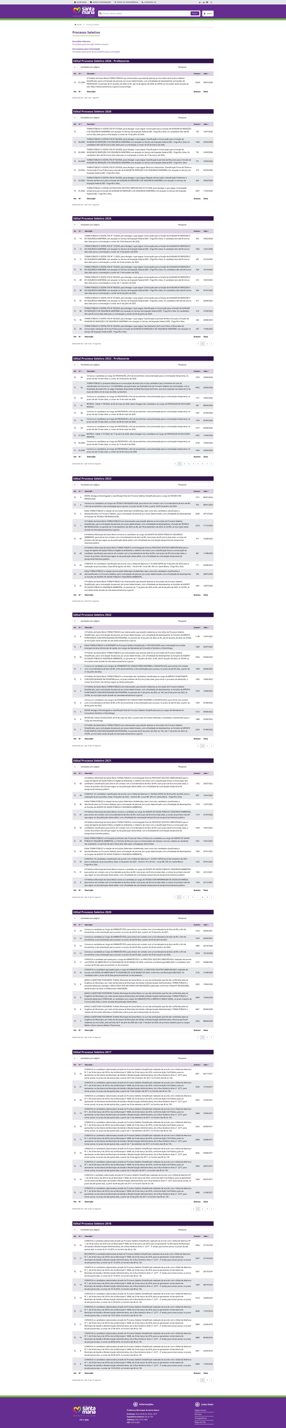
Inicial (79, 25)
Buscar (195, 13)
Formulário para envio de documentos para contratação (96, 52)
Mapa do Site (200, 1422)
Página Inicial (200, 1410)
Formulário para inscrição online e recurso (90, 44)
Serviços (198, 1414)
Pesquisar (182, 67)
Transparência (201, 1418)
